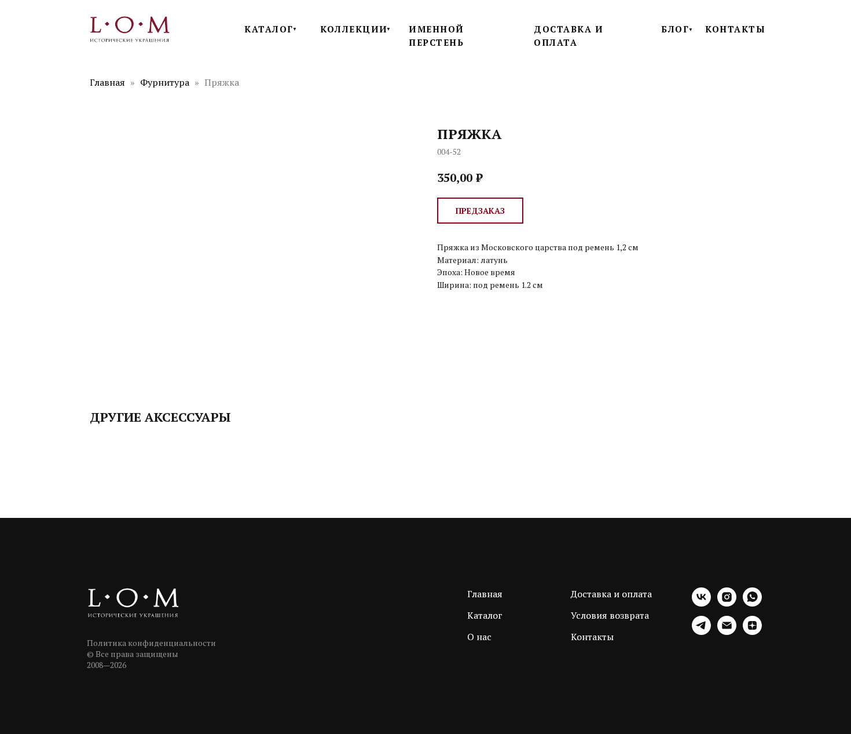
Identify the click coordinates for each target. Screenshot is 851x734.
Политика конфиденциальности (151, 642)
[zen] (752, 632)
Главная (107, 82)
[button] (480, 211)
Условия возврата (610, 615)
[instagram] (726, 603)
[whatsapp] (752, 603)
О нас (479, 636)
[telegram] (701, 632)
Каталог (484, 615)
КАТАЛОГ (269, 29)
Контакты (592, 636)
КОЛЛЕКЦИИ (354, 29)
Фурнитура (166, 82)
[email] (726, 632)
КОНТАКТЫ (735, 29)
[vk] (701, 603)
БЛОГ (675, 29)
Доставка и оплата (611, 593)
